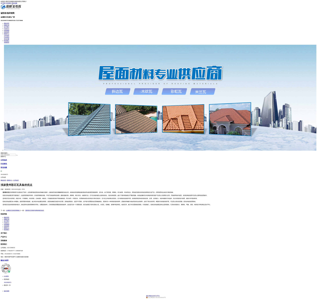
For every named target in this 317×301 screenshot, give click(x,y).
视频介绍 (6, 25)
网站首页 (6, 23)
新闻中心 (6, 33)
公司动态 (6, 35)
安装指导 (6, 32)
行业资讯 (6, 37)
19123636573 (7, 282)
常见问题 (6, 39)
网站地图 (14, 3)
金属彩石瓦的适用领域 (12, 210)
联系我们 (9, 3)
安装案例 (6, 30)
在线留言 (6, 42)
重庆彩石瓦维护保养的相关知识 (34, 210)
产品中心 (6, 28)
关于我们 (3, 3)
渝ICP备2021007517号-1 (153, 295)
